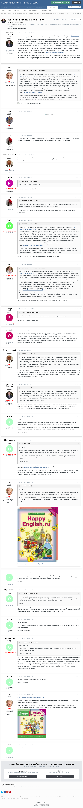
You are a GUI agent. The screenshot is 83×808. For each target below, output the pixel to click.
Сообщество (52, 7)
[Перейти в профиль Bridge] (9, 317)
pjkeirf (9, 264)
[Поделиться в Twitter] (2, 792)
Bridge (9, 309)
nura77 (9, 177)
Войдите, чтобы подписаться (62, 19)
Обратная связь (41, 802)
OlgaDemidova (9, 440)
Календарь (16, 10)
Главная (5, 7)
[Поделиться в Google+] (7, 792)
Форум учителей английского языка (19, 2)
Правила (24, 10)
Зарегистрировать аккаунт (23, 776)
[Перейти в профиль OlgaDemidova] (9, 449)
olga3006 (9, 330)
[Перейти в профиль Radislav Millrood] (9, 163)
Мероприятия (40, 7)
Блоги (9, 10)
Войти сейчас (60, 776)
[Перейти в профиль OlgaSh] (9, 225)
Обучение (29, 7)
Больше (62, 7)
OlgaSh (9, 220)
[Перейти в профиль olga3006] (9, 335)
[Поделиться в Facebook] (5, 792)
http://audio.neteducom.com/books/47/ (55, 52)
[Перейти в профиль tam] (9, 75)
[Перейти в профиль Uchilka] (9, 120)
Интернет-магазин (17, 7)
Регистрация (77, 2)
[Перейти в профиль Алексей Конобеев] (3, 21)
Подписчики (74, 19)
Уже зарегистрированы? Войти (61, 2)
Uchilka (9, 111)
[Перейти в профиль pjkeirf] (9, 270)
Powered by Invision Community (41, 805)
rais (9, 135)
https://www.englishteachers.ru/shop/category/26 (36, 467)
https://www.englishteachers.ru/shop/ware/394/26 (31, 697)
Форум (3, 10)
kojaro (9, 416)
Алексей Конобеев (16, 24)
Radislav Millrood (9, 155)
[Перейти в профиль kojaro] (9, 422)
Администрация (33, 10)
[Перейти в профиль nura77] (9, 183)
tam (9, 67)
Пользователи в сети (45, 10)
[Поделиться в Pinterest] (10, 792)
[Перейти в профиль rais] (9, 141)
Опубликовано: (25, 32)
